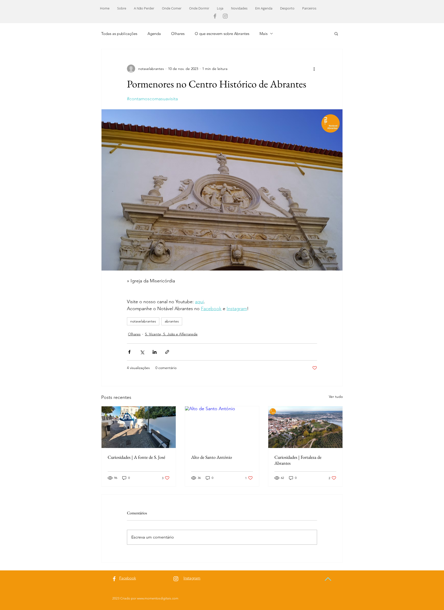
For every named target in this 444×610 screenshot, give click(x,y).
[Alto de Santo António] (222, 427)
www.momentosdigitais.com (157, 598)
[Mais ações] (314, 69)
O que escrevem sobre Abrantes (222, 33)
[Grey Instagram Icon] (225, 16)
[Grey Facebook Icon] (215, 16)
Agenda (154, 33)
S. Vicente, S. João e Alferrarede (171, 334)
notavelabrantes (143, 321)
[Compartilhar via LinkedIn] (154, 351)
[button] (336, 33)
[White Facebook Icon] (114, 579)
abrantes (172, 321)
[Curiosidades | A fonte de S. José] (138, 427)
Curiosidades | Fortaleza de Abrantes (297, 460)
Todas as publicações (119, 33)
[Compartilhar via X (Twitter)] (142, 351)
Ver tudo (336, 396)
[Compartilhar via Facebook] (129, 351)
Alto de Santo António (211, 457)
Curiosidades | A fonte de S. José (136, 457)
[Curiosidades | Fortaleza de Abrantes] (305, 427)
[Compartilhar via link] (167, 351)
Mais (263, 33)
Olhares (177, 33)
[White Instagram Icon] (176, 579)
